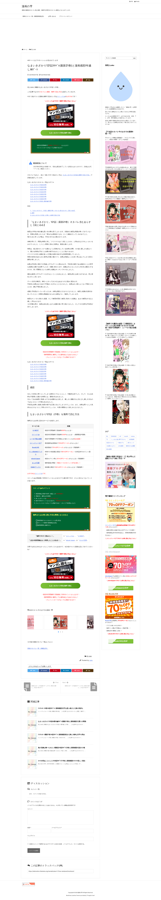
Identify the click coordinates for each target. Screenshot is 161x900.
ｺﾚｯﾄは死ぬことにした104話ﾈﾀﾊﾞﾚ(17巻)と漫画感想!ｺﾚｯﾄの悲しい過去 (61, 761)
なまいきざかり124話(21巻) (38, 199)
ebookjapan (109, 576)
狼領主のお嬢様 (130, 446)
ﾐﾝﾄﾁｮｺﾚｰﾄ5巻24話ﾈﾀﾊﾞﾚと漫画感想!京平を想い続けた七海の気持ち (60, 708)
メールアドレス (57, 827)
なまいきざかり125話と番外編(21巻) (41, 201)
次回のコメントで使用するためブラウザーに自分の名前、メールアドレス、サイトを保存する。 (57, 844)
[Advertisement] (80, 33)
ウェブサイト (31, 835)
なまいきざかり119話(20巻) (38, 187)
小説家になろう (111, 446)
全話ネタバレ (110, 442)
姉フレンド (131, 442)
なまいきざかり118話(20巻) (38, 185)
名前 (29, 827)
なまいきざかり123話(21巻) (38, 196)
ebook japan (35, 458)
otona (133, 436)
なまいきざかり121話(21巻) (38, 192)
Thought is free (90, 895)
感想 (32, 213)
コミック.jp (61, 96)
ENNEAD (113, 436)
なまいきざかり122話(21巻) (38, 194)
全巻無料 (131, 439)
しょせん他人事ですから (118, 439)
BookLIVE (35, 447)
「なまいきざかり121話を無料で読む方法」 (76, 175)
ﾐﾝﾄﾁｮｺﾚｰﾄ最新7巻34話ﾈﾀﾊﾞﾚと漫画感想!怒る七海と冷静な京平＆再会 (61, 734)
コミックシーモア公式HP (120, 546)
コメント (30, 809)
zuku (91, 660)
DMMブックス (36, 467)
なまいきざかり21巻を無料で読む (60, 133)
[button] (29, 622)
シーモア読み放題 (36, 439)
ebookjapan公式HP (120, 588)
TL (107, 439)
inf (120, 436)
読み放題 (109, 449)
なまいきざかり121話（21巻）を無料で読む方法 (45, 215)
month (126, 436)
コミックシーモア (36, 443)
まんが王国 (35, 463)
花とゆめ (33, 49)
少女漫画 (120, 446)
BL (107, 436)
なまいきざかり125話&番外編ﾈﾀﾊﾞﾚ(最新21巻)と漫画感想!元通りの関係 (62, 721)
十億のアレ (121, 442)
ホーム (25, 49)
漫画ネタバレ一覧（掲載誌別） (37, 648)
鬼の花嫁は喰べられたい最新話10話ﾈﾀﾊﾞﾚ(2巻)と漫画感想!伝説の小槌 (61, 748)
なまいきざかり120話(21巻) (38, 189)
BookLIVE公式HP (121, 641)
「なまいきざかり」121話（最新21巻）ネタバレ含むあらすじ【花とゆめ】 (52, 210)
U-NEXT (36, 430)
